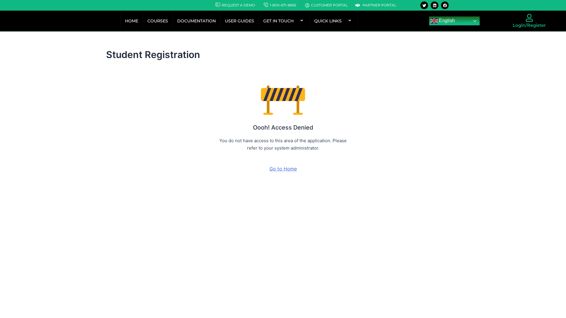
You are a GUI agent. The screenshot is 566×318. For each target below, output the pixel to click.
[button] (296, 21)
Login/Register (529, 25)
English (446, 20)
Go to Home (283, 169)
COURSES (157, 21)
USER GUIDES (239, 21)
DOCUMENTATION (196, 21)
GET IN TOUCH (278, 21)
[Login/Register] (529, 18)
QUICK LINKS (328, 21)
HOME (131, 21)
